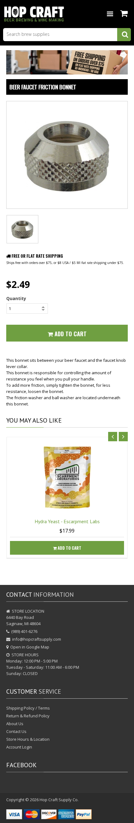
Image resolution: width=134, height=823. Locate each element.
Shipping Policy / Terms (28, 708)
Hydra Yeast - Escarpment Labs (67, 521)
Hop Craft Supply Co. (59, 799)
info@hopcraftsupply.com (36, 639)
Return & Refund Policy (28, 716)
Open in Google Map (29, 647)
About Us (14, 723)
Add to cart (69, 548)
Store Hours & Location (28, 739)
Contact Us (16, 731)
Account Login (19, 747)
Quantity (16, 298)
